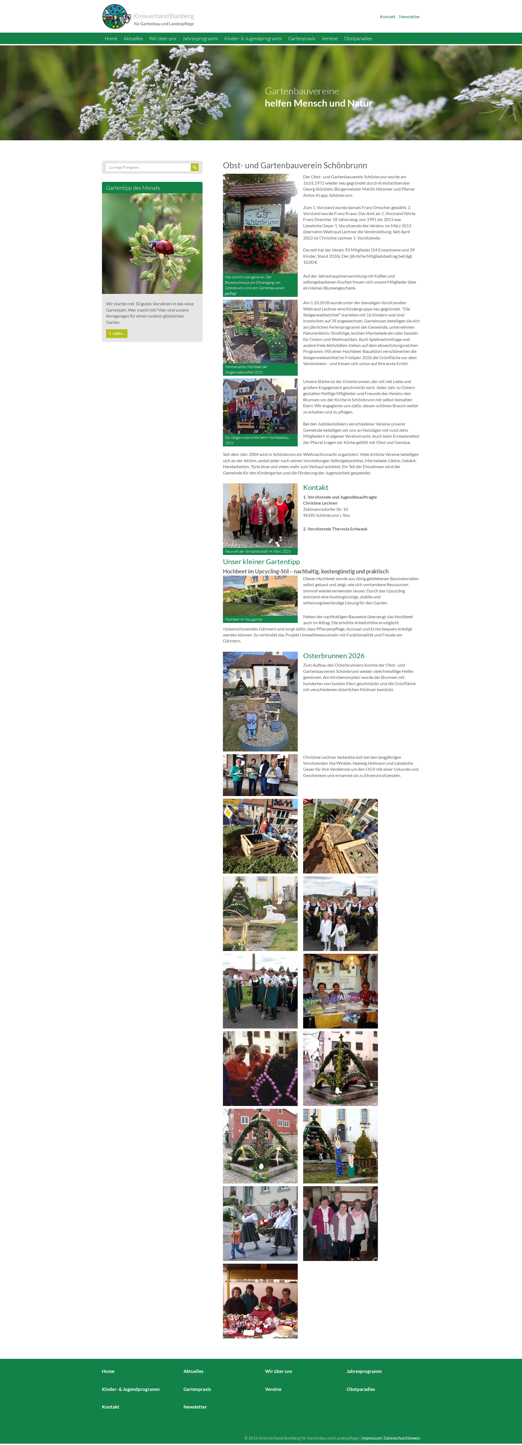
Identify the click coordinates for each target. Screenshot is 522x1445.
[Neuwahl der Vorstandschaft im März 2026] (260, 515)
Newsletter (409, 16)
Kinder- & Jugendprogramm (253, 38)
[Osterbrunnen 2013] (260, 1145)
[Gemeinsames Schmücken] (260, 1068)
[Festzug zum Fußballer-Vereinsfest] (260, 1223)
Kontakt (388, 16)
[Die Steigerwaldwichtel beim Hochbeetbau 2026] (260, 405)
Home (111, 38)
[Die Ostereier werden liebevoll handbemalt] (340, 990)
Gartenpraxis (301, 38)
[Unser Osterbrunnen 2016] (340, 1145)
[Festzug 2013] (260, 990)
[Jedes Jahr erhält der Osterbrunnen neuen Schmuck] (340, 1068)
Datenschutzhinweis (402, 1437)
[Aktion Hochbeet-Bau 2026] (260, 835)
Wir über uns (162, 38)
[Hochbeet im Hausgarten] (260, 595)
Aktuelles (133, 38)
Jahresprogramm (200, 38)
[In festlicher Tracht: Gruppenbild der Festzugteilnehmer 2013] (340, 913)
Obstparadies (358, 38)
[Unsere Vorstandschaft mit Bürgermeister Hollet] (340, 1223)
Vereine (330, 38)
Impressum (371, 1437)
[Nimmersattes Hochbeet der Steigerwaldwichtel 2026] (260, 330)
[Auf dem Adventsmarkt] (260, 1300)
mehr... (119, 333)
